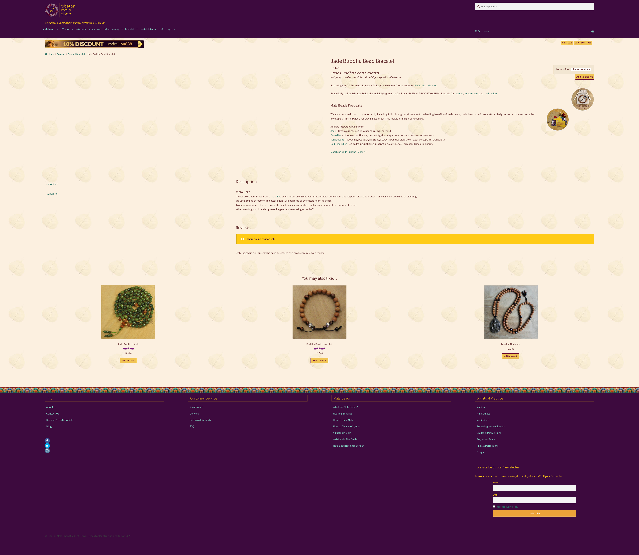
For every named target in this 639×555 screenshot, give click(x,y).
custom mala (94, 29)
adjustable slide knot (425, 85)
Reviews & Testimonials (59, 420)
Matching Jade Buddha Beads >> (348, 151)
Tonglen (481, 452)
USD (589, 42)
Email (495, 494)
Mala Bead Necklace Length (348, 445)
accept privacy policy (507, 506)
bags (169, 29)
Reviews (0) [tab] (51, 193)
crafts (161, 29)
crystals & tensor (148, 29)
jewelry (115, 29)
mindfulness (471, 93)
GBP (564, 42)
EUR (583, 42)
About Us (51, 407)
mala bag (276, 196)
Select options (319, 360)
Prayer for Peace (485, 439)
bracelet (129, 29)
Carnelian (335, 135)
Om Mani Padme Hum (488, 432)
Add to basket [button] (128, 360)
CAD (577, 42)
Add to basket (584, 76)
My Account (196, 407)
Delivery (194, 413)
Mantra (480, 407)
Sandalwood (337, 139)
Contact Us (52, 413)
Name (496, 482)
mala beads (49, 29)
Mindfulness (483, 413)
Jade (333, 131)
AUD (570, 42)
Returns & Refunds (200, 420)
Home (51, 54)
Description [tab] (51, 184)
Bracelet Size (562, 68)
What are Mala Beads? (345, 407)
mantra (459, 93)
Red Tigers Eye (338, 143)
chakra (106, 29)
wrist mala (81, 29)
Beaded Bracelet (76, 54)
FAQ (192, 426)
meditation (490, 93)
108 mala (65, 29)
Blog (49, 426)
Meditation (482, 420)
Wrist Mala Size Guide (345, 439)
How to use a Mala (343, 420)
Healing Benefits (342, 413)
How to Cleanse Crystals (347, 426)
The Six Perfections (487, 445)
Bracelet (61, 54)
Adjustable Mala (342, 432)
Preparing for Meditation (490, 426)
